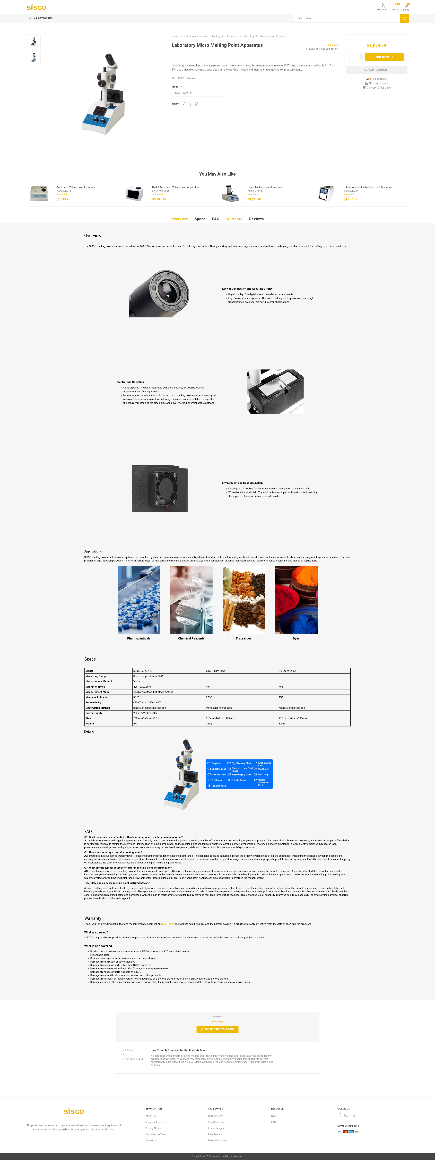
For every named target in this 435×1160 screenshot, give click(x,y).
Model (176, 86)
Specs (200, 219)
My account (382, 9)
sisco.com (44, 1125)
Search (404, 18)
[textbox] (347, 18)
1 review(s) (312, 48)
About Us (150, 1116)
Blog (273, 1116)
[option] (74, 193)
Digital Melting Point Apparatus (265, 187)
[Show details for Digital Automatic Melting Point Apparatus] (134, 193)
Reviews (256, 219)
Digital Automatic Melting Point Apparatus (175, 187)
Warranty (234, 219)
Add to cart (384, 57)
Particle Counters (218, 1140)
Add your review (329, 48)
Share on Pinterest (196, 104)
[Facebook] (340, 1115)
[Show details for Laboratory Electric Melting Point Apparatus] (326, 193)
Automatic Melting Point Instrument (76, 187)
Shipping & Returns (156, 1122)
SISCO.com (167, 923)
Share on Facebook (190, 104)
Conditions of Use (155, 1134)
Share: (175, 103)
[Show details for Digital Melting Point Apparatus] (230, 193)
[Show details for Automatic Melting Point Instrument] (39, 193)
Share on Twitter (184, 104)
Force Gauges (216, 1128)
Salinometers (215, 1116)
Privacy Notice (153, 1128)
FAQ (216, 219)
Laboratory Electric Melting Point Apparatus (368, 187)
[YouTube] (346, 1115)
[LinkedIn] (352, 1115)
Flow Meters (215, 1134)
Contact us (151, 1140)
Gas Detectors (216, 1122)
